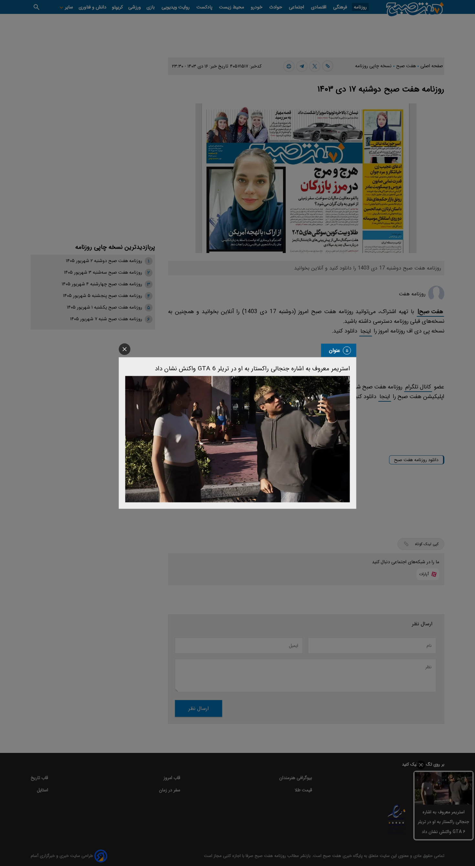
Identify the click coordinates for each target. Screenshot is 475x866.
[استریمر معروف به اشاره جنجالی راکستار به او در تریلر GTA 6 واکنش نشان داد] (237, 439)
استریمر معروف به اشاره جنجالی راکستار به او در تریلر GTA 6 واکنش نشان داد (252, 369)
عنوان (334, 350)
